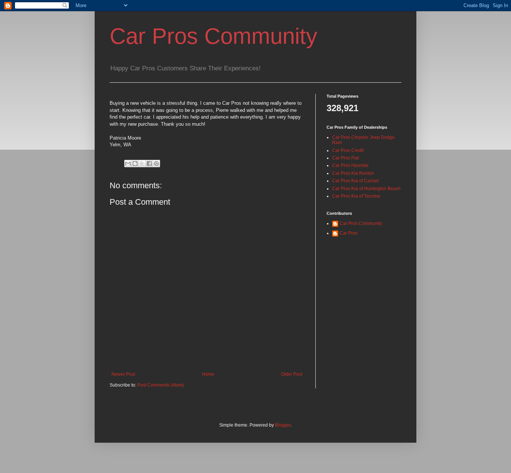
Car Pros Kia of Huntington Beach (366, 188)
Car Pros (349, 233)
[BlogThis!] (135, 163)
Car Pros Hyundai (350, 165)
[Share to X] (142, 163)
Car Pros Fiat (345, 158)
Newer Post (123, 374)
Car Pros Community (213, 36)
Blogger (283, 425)
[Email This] (128, 163)
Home (208, 374)
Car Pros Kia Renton (353, 173)
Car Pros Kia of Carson (355, 180)
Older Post (291, 374)
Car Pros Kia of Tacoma (356, 196)
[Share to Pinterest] (156, 163)
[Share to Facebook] (149, 163)
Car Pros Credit (348, 150)
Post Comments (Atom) (160, 385)
